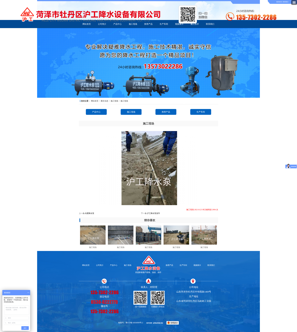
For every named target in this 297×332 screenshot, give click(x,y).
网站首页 (86, 24)
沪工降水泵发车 (153, 213)
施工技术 (194, 24)
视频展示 (179, 24)
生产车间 (164, 24)
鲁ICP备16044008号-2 (134, 323)
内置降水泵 (89, 213)
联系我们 (285, 2)
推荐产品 (148, 24)
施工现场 (133, 24)
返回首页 (279, 2)
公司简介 (102, 24)
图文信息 (104, 101)
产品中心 (117, 24)
